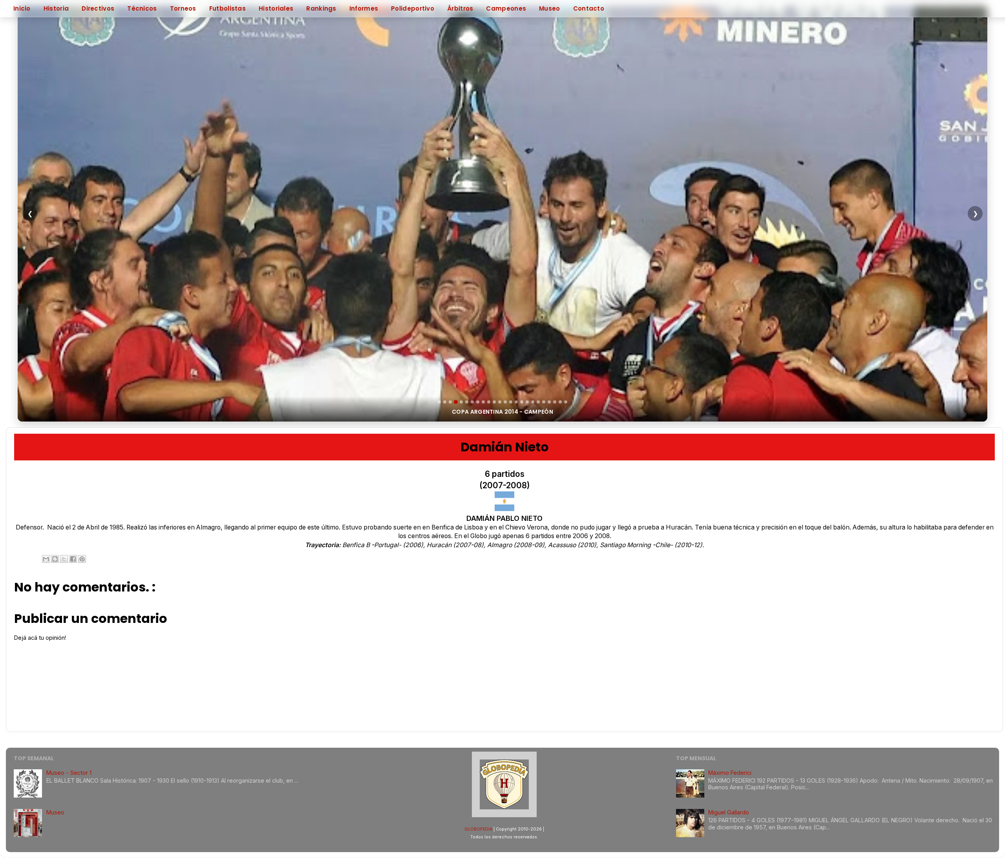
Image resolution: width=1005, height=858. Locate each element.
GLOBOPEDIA (478, 829)
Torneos (183, 8)
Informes (363, 8)
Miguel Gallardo (728, 812)
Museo (549, 8)
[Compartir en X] (64, 559)
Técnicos (142, 8)
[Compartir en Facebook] (73, 559)
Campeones (506, 8)
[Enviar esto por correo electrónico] (46, 559)
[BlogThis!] (55, 559)
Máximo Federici (729, 772)
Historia (56, 8)
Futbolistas (227, 8)
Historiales (276, 8)
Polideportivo (412, 8)
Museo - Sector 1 (68, 772)
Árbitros (460, 8)
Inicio (22, 8)
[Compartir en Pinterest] (82, 559)
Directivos (98, 8)
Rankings (321, 8)
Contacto (588, 8)
